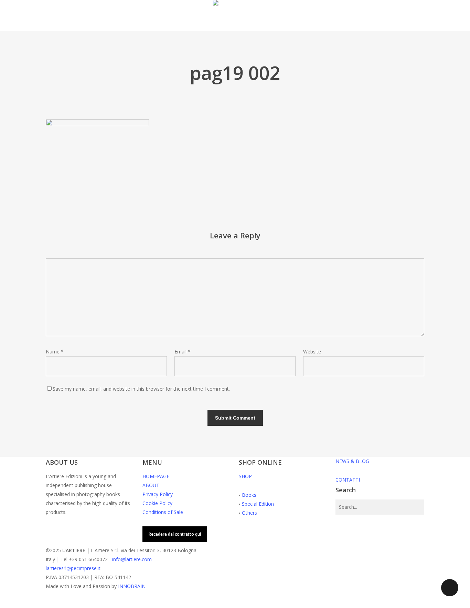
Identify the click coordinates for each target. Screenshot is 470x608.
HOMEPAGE (155, 476)
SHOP (245, 476)
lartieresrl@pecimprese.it (73, 568)
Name (55, 351)
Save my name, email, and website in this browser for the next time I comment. (141, 388)
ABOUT (150, 485)
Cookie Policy (157, 503)
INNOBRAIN (132, 586)
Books (249, 495)
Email (182, 351)
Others (249, 512)
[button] (235, 603)
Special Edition (258, 504)
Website (312, 351)
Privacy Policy (157, 494)
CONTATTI (347, 479)
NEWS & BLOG (352, 461)
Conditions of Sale (162, 512)
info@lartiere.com (132, 559)
